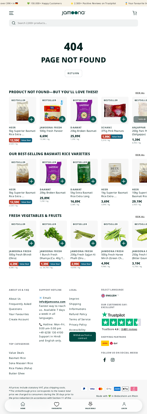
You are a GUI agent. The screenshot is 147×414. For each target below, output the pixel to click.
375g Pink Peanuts (112, 129)
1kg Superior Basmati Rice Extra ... (114, 193)
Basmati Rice (17, 358)
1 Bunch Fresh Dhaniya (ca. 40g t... (52, 255)
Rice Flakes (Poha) (20, 368)
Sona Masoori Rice (21, 363)
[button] (73, 23)
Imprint (74, 298)
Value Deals (16, 352)
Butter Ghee (17, 373)
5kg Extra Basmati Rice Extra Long (81, 193)
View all (140, 93)
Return (73, 73)
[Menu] (11, 13)
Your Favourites (19, 314)
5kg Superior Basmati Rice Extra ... (22, 131)
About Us (15, 298)
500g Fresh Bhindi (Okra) (20, 255)
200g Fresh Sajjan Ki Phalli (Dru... (83, 255)
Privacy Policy (78, 324)
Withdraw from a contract (82, 337)
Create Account (19, 319)
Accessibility (77, 329)
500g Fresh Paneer (51, 129)
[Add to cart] (31, 119)
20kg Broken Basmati (83, 129)
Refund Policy (78, 314)
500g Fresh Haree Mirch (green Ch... (112, 255)
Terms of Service (80, 319)
